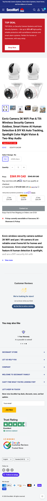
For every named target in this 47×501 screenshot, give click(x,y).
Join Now (9, 410)
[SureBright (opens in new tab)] (27, 192)
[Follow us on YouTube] (3, 470)
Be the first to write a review (23, 306)
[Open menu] (3, 10)
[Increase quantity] (24, 167)
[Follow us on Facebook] (7, 470)
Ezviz (4, 147)
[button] (23, 187)
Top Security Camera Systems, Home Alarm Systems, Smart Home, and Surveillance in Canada (24, 3)
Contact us (23, 208)
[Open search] (34, 10)
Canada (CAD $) (20, 459)
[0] (43, 9)
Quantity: (5, 167)
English (5, 459)
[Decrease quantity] (12, 167)
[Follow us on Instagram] (12, 470)
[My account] (38, 10)
